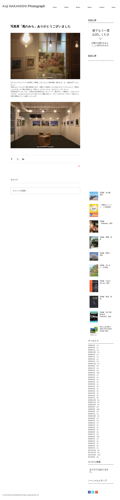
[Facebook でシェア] (12, 159)
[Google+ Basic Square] (96, 492)
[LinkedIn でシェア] (23, 159)
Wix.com (36, 495)
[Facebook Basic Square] (89, 492)
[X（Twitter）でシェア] (17, 159)
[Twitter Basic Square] (93, 492)
